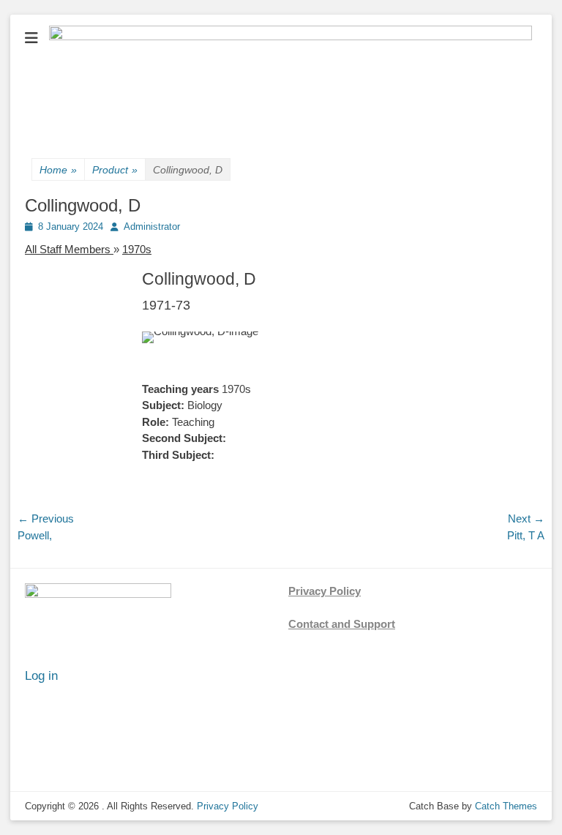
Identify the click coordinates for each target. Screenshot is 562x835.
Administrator (152, 226)
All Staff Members (69, 249)
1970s (136, 249)
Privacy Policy (324, 591)
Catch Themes (506, 806)
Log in (41, 676)
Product (115, 170)
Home (58, 170)
